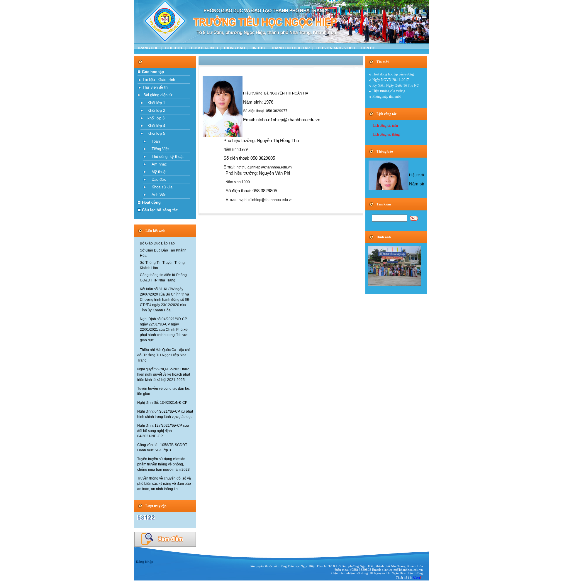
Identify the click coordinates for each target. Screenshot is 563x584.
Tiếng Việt (158, 149)
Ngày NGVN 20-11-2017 (390, 80)
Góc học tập (153, 72)
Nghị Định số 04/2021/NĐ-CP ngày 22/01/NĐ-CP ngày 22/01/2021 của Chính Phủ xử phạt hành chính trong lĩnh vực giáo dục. (164, 329)
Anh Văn (157, 195)
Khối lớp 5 (155, 133)
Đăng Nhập (144, 561)
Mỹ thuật (157, 172)
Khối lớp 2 (155, 110)
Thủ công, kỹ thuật (166, 156)
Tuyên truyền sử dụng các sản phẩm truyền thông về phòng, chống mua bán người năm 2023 (163, 464)
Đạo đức (157, 179)
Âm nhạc (157, 164)
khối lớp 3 (155, 118)
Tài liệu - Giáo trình (158, 79)
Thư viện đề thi (154, 87)
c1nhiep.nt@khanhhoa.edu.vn (402, 569)
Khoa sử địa (160, 187)
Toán (154, 141)
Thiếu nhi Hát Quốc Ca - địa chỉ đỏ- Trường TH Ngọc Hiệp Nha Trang (163, 355)
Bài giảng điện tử (157, 95)
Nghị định (162, 403)
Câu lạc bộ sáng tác (160, 210)
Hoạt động (151, 202)
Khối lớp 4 (155, 126)
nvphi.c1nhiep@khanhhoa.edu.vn (266, 200)
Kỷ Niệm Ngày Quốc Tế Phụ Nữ (395, 85)
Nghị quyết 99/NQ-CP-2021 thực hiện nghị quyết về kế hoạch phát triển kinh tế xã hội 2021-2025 (163, 374)
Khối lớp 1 (155, 103)
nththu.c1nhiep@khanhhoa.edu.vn (264, 167)
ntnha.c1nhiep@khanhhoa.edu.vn (288, 119)
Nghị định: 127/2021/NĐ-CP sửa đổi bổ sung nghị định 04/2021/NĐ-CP (163, 430)
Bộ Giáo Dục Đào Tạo (157, 243)
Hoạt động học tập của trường (393, 74)
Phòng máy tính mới (386, 96)
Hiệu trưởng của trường (388, 91)
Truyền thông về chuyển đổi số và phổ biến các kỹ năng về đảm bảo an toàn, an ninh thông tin (164, 483)
